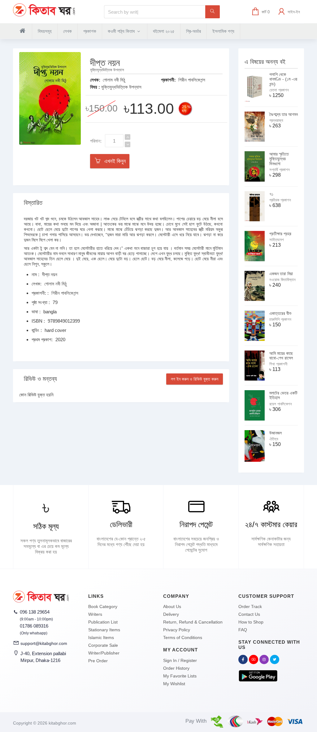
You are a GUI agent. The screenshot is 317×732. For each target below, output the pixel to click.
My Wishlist (174, 683)
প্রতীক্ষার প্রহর (280, 233)
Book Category (102, 606)
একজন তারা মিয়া (281, 273)
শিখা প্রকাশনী (278, 364)
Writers (95, 614)
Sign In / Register (180, 660)
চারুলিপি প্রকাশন (280, 319)
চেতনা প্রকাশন (279, 90)
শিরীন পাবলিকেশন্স (191, 79)
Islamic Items (101, 637)
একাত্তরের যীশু (280, 313)
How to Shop (250, 622)
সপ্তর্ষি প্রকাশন (279, 169)
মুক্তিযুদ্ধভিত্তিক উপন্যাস (121, 87)
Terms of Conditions (182, 637)
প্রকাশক (89, 31)
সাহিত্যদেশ (276, 239)
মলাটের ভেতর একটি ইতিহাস (283, 395)
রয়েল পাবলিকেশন (280, 404)
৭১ (271, 194)
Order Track (250, 606)
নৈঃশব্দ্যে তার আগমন (283, 114)
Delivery (171, 614)
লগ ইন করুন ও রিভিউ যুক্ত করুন (194, 379)
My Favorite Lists (180, 675)
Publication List (103, 622)
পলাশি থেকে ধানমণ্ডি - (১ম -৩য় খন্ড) (283, 79)
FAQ (242, 629)
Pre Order (98, 660)
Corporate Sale (103, 645)
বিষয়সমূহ (45, 31)
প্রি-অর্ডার (193, 31)
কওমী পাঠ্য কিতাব (122, 31)
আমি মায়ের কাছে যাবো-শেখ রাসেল (281, 355)
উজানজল (275, 432)
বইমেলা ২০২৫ (164, 31)
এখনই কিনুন (113, 161)
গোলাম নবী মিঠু (114, 79)
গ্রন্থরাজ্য (276, 120)
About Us (172, 606)
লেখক (67, 31)
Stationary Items (104, 629)
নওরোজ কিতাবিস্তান (282, 279)
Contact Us (249, 614)
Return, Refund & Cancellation (193, 622)
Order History (176, 668)
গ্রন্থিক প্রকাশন (280, 200)
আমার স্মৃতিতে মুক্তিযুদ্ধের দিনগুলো (279, 159)
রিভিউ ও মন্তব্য (40, 378)
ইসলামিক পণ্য (223, 31)
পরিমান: (96, 140)
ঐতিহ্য (273, 439)
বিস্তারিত (33, 202)
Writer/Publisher (103, 652)
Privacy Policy (176, 629)
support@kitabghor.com (43, 643)
